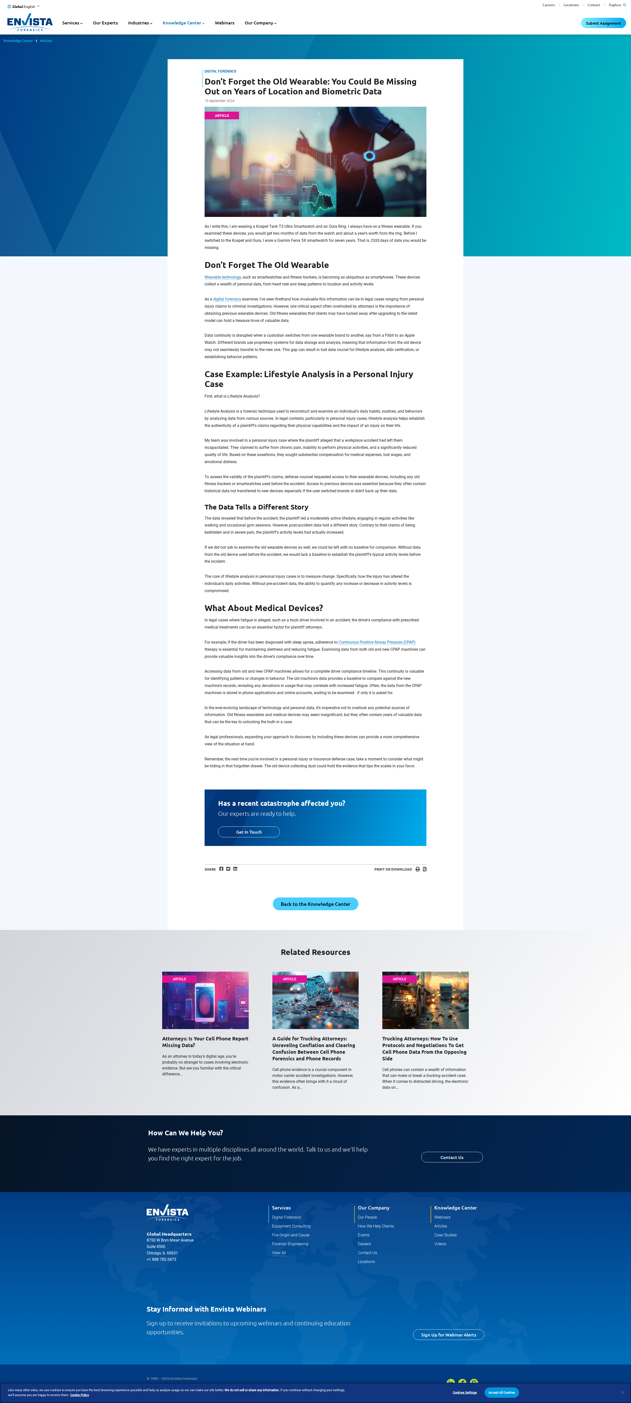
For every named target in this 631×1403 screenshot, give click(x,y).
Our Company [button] (259, 22)
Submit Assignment (603, 23)
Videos (440, 1244)
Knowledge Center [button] (182, 22)
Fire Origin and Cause (290, 1235)
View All (279, 1252)
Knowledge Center (18, 40)
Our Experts (105, 22)
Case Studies (445, 1235)
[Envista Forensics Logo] (168, 1212)
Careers (549, 4)
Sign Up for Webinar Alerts (448, 1334)
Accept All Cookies (502, 1392)
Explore (615, 4)
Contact (594, 4)
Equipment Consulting (291, 1226)
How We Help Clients (376, 1226)
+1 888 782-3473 (161, 1259)
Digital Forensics (286, 1217)
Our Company (373, 1207)
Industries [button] (138, 22)
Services (281, 1207)
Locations (571, 4)
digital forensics (227, 299)
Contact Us (451, 1157)
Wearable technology (223, 277)
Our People (367, 1217)
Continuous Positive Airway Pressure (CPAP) (377, 642)
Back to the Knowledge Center (316, 904)
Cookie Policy (79, 1395)
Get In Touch (249, 832)
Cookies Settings (465, 1392)
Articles (46, 40)
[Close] (623, 1392)
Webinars (224, 22)
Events (363, 1235)
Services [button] (70, 22)
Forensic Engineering (290, 1244)
